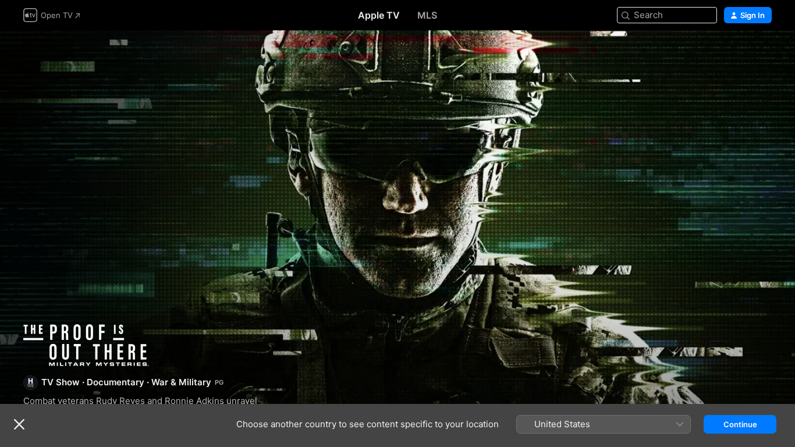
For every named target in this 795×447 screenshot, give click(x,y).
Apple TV (379, 15)
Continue (740, 424)
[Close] (19, 424)
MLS (427, 15)
